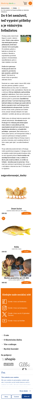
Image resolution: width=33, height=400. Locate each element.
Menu (30, 4)
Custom (16, 396)
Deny (6, 396)
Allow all (26, 396)
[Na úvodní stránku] (12, 3)
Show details (24, 391)
